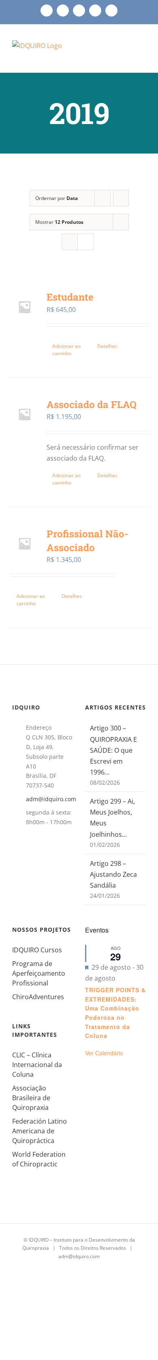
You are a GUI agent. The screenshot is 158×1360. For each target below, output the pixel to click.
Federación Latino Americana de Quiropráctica (39, 1131)
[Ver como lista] (86, 242)
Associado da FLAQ (92, 404)
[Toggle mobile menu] (142, 52)
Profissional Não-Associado (87, 540)
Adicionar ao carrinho (66, 350)
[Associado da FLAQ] (24, 414)
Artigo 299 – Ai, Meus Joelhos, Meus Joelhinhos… (112, 818)
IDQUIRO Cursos (37, 949)
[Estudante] (24, 307)
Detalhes (107, 346)
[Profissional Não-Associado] (24, 543)
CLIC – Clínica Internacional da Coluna (37, 1065)
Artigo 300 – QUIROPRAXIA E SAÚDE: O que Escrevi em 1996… (113, 750)
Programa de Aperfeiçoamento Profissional (38, 973)
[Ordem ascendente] (121, 198)
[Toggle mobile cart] (128, 52)
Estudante (70, 297)
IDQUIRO (39, 1239)
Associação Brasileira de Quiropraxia (31, 1098)
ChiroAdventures (38, 996)
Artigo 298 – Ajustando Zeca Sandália (113, 874)
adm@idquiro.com (49, 799)
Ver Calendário (104, 1053)
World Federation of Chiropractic (39, 1159)
